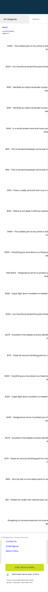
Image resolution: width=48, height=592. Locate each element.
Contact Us (11, 541)
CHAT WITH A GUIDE (24, 567)
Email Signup (12, 546)
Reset (5, 27)
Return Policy (12, 551)
